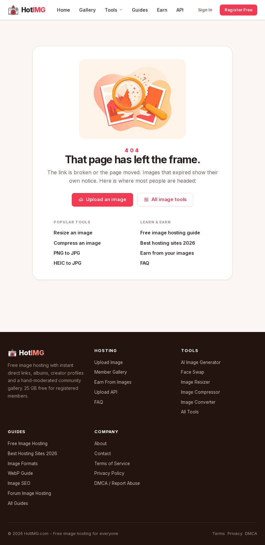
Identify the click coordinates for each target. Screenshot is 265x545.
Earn (162, 10)
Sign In (205, 9)
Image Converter (198, 402)
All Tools (190, 411)
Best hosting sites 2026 (167, 243)
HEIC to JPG (67, 263)
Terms (218, 533)
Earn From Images (113, 382)
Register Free (238, 9)
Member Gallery (110, 372)
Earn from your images (167, 253)
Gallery (87, 10)
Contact (102, 453)
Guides (140, 10)
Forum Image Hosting (29, 493)
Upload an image (106, 199)
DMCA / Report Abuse (117, 483)
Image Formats (23, 463)
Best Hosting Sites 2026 (32, 453)
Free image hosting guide (170, 232)
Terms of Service (112, 463)
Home (63, 10)
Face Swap (192, 372)
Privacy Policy (109, 473)
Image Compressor (200, 392)
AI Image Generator (201, 362)
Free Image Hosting (28, 443)
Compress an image (77, 243)
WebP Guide (20, 473)
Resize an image (73, 232)
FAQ (144, 263)
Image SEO (19, 483)
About (100, 443)
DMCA (251, 533)
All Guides (18, 503)
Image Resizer (195, 382)
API (180, 10)
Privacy (235, 533)
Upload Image (108, 362)
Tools (111, 10)
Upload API (105, 392)
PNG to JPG (67, 253)
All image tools (169, 199)
